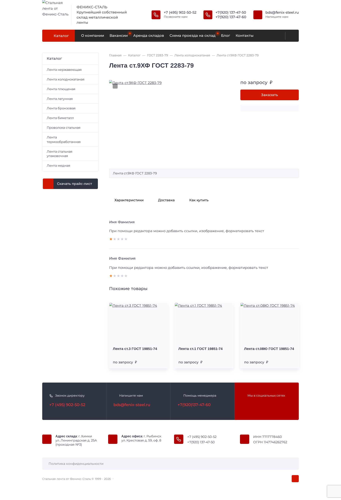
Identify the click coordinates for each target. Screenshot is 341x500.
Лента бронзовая (61, 108)
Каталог (61, 36)
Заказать (269, 95)
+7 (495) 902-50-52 (180, 12)
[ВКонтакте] (245, 405)
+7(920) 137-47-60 (230, 17)
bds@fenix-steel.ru (282, 12)
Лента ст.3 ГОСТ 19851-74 (135, 349)
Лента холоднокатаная (65, 79)
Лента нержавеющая (64, 70)
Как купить (199, 200)
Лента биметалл (60, 118)
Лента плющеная (61, 89)
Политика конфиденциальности (76, 464)
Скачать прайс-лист (74, 184)
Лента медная (58, 165)
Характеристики (129, 200)
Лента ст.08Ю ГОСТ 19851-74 (269, 349)
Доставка (166, 200)
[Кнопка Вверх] (295, 478)
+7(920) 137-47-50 (230, 12)
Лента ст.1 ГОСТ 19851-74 (200, 349)
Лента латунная (60, 99)
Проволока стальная (64, 127)
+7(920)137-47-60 (194, 404)
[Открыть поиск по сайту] (291, 36)
